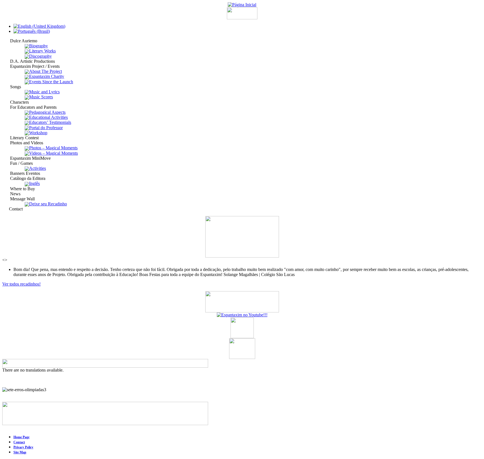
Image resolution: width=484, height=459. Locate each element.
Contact (12, 209)
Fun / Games (17, 163)
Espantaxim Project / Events (31, 66)
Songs (11, 86)
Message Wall (18, 198)
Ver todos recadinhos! (21, 284)
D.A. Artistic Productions (28, 61)
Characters (15, 102)
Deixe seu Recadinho (48, 203)
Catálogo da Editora (23, 178)
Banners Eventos (21, 173)
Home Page (21, 437)
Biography (38, 45)
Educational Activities (48, 117)
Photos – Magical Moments (53, 147)
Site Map (19, 452)
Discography (40, 56)
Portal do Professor (46, 127)
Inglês (34, 183)
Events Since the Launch (51, 81)
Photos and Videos (22, 142)
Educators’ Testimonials (50, 122)
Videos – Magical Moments (53, 153)
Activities (37, 168)
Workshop (38, 132)
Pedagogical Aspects (47, 112)
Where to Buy (18, 188)
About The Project (45, 71)
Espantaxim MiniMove (26, 158)
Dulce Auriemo (19, 40)
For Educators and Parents (29, 107)
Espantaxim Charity (46, 76)
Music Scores (41, 96)
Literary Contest (20, 137)
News (11, 193)
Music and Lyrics (44, 91)
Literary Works (42, 50)
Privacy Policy (23, 447)
